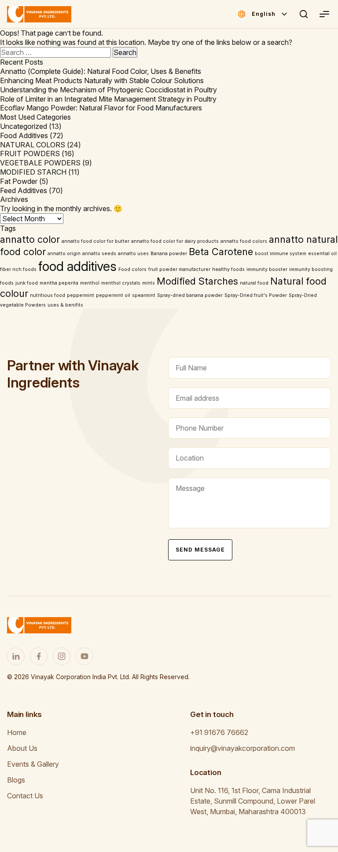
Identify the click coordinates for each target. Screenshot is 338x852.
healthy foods (228, 269)
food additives (77, 266)
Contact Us (25, 795)
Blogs (16, 779)
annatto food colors (243, 241)
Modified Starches (197, 281)
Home (16, 732)
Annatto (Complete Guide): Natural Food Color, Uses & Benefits (100, 71)
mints (148, 283)
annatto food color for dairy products (175, 241)
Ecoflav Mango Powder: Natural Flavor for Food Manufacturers (101, 107)
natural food (254, 283)
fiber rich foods (18, 269)
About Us (22, 748)
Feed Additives (23, 190)
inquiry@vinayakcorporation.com (242, 748)
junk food (26, 283)
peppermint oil (113, 295)
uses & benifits (65, 305)
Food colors (132, 269)
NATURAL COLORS (32, 144)
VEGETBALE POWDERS (40, 162)
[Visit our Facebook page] (39, 656)
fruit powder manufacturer (179, 269)
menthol (89, 283)
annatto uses (133, 253)
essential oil (322, 253)
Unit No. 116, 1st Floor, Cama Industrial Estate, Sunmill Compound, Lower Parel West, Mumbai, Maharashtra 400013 (252, 801)
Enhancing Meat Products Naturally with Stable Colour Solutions (102, 80)
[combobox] (270, 14)
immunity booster (266, 269)
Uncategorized (23, 126)
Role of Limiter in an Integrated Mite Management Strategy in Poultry (108, 99)
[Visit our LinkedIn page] (16, 656)
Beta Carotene (221, 251)
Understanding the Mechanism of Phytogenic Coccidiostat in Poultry (108, 89)
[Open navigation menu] (324, 14)
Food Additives (24, 135)
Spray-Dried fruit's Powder (255, 295)
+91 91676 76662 (219, 732)
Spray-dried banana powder (190, 295)
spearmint (143, 295)
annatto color (30, 239)
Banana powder (169, 253)
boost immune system (280, 253)
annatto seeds (99, 253)
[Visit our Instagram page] (61, 656)
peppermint (80, 295)
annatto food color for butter (95, 241)
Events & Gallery (33, 764)
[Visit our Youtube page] (84, 656)
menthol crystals (120, 283)
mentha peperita (59, 283)
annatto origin (64, 253)
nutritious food (47, 295)
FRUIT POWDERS (30, 153)
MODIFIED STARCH (33, 172)
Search (304, 14)
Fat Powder (18, 181)
